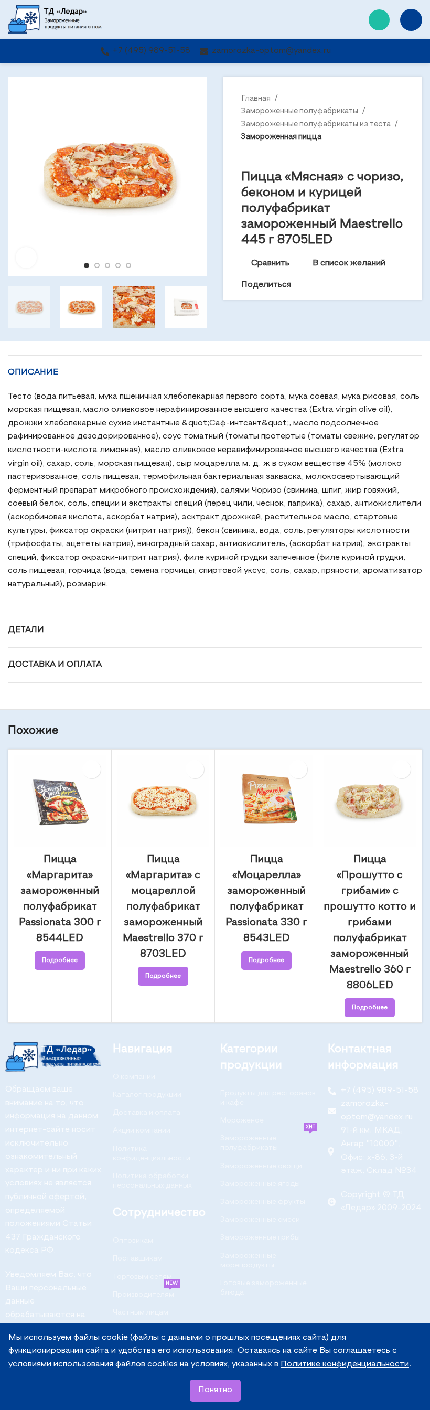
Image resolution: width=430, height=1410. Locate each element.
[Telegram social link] (336, 285)
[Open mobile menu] (411, 19)
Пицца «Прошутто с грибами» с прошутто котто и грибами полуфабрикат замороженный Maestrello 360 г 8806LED (370, 922)
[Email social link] (300, 285)
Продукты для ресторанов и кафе (268, 1097)
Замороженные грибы (260, 1237)
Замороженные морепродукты (248, 1260)
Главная (256, 98)
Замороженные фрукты (262, 1201)
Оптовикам (133, 1240)
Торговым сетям (142, 1276)
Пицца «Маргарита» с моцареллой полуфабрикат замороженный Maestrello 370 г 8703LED (163, 906)
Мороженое (242, 1120)
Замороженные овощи (261, 1166)
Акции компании (141, 1130)
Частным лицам (140, 1312)
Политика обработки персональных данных (152, 1180)
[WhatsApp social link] (379, 19)
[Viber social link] (348, 285)
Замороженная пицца (281, 137)
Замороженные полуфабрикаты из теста (316, 124)
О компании (134, 1077)
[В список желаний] (91, 769)
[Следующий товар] (398, 153)
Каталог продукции (147, 1094)
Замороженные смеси (260, 1219)
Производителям (145, 1292)
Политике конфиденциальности (345, 1364)
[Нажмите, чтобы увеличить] (26, 257)
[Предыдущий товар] (377, 153)
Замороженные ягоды (260, 1184)
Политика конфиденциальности (151, 1153)
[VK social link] (324, 285)
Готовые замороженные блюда (263, 1287)
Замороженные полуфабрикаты (300, 111)
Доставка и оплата (146, 1112)
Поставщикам (138, 1258)
